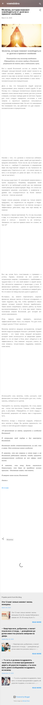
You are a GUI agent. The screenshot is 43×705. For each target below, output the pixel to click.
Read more (36, 622)
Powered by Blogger (23, 697)
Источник (5, 488)
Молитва (10, 540)
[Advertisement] (21, 134)
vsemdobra (13, 3)
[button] (40, 10)
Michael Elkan (26, 701)
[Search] (40, 4)
